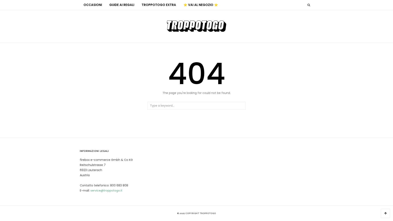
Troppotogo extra (159, 5)
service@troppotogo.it (106, 190)
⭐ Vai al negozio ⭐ (200, 5)
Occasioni (93, 5)
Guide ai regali (121, 5)
